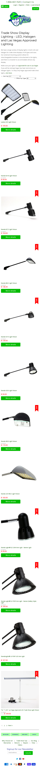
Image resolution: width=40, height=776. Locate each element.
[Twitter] (17, 759)
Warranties (7, 743)
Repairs (25, 743)
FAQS (27, 5)
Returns (17, 743)
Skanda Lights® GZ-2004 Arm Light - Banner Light (16, 547)
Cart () (35, 8)
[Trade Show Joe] (20, 19)
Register (21, 5)
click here (9, 73)
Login (15, 5)
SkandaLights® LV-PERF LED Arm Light (13, 656)
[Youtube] (23, 759)
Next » (10, 725)
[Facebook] (20, 759)
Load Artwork (35, 5)
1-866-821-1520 (13, 2)
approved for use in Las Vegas (28, 66)
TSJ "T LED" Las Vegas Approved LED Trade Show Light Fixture (20, 710)
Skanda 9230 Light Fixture (9, 390)
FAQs (33, 743)
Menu (6, 6)
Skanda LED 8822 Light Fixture (10, 494)
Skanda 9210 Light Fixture (9, 337)
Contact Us (28, 2)
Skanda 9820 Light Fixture (9, 441)
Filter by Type (21, 78)
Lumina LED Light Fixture (8, 122)
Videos (20, 745)
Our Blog (34, 741)
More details (11, 130)
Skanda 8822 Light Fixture (9, 283)
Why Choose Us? (7, 741)
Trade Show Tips (21, 741)
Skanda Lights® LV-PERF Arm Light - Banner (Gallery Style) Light (18, 601)
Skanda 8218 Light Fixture (9, 176)
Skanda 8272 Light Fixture (9, 229)
